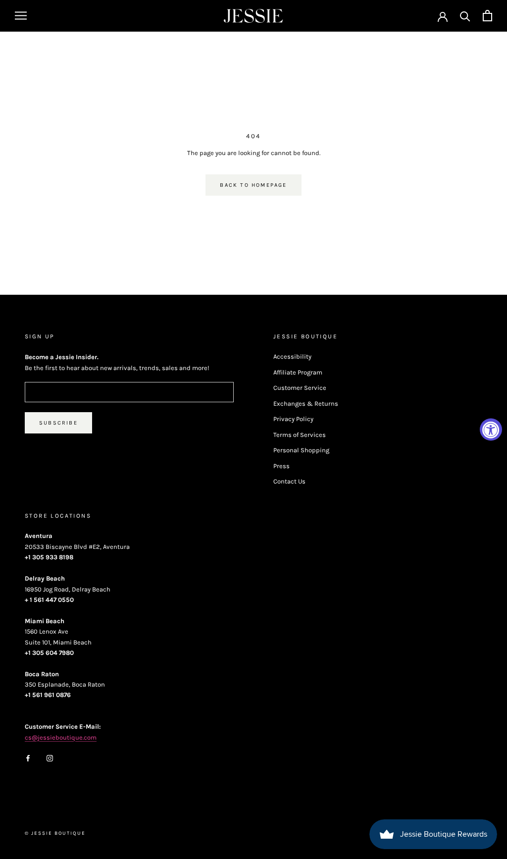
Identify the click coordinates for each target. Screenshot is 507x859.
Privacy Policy (293, 419)
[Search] (465, 15)
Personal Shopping (301, 450)
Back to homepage (253, 185)
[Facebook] (28, 757)
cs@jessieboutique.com (61, 737)
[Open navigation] (21, 15)
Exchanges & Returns (305, 403)
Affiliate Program (297, 372)
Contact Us (289, 481)
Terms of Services (299, 434)
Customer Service (299, 387)
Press (281, 466)
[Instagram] (50, 757)
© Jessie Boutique (55, 833)
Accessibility (292, 356)
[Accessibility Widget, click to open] (491, 430)
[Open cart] (487, 15)
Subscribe (58, 423)
